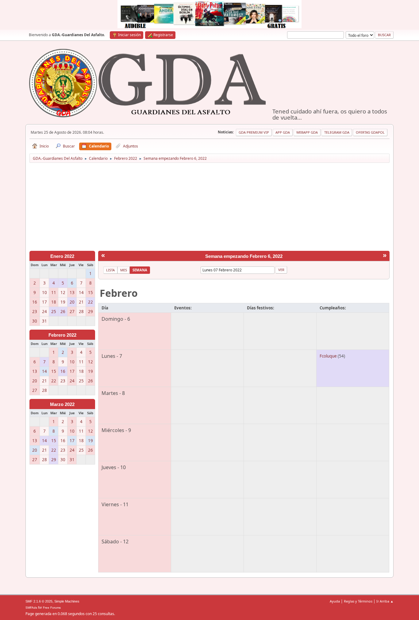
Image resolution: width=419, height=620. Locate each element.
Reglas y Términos (358, 601)
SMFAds (31, 607)
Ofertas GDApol (370, 132)
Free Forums (52, 607)
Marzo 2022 (62, 404)
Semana (140, 270)
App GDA (282, 132)
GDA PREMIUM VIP (254, 132)
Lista (110, 270)
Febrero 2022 (62, 335)
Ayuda (335, 601)
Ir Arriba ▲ (385, 601)
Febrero (119, 293)
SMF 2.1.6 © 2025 (38, 601)
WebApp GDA (307, 132)
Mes (123, 270)
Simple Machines (66, 601)
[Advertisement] (209, 208)
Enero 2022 (62, 256)
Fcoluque (328, 356)
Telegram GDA (336, 132)
